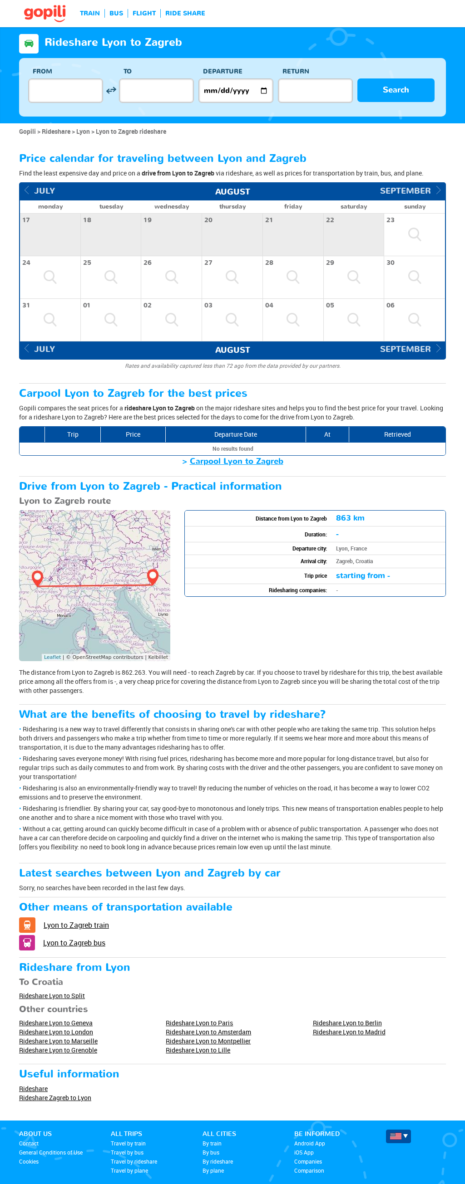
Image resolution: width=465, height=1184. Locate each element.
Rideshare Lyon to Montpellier (208, 1041)
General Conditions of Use (51, 1152)
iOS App (304, 1152)
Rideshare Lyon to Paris (199, 1022)
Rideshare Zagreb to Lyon (55, 1097)
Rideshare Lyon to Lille (198, 1050)
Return (295, 71)
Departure (222, 71)
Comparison (309, 1170)
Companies (308, 1161)
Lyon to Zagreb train (76, 925)
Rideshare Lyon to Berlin (347, 1022)
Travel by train (128, 1143)
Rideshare (33, 1088)
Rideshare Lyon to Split (52, 995)
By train (212, 1143)
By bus (211, 1152)
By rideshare (218, 1161)
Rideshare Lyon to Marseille (58, 1041)
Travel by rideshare (134, 1161)
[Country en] (398, 1136)
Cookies (29, 1161)
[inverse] (111, 90)
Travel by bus (127, 1152)
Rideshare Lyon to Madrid (349, 1032)
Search (396, 90)
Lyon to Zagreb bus (74, 943)
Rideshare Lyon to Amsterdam (208, 1032)
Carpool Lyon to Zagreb (236, 461)
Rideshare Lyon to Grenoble (58, 1050)
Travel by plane (129, 1170)
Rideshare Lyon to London (56, 1032)
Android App (309, 1143)
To (128, 71)
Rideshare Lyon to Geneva (56, 1022)
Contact (29, 1143)
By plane (213, 1170)
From (42, 71)
